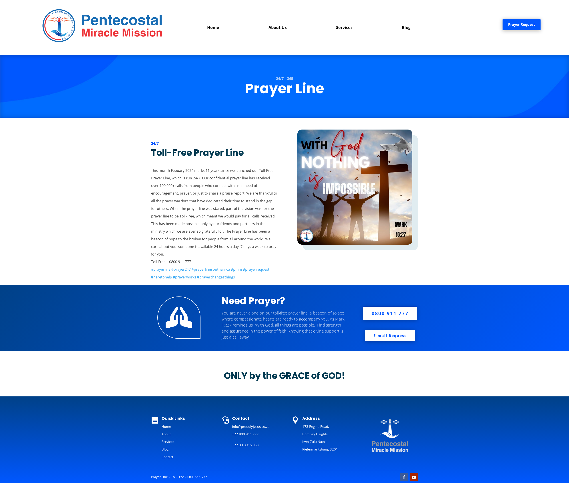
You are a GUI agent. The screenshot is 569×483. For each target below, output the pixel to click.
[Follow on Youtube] (414, 477)
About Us (277, 27)
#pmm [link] (236, 269)
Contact (167, 457)
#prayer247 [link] (181, 269)
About (166, 434)
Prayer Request (521, 24)
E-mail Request (390, 335)
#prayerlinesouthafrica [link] (211, 269)
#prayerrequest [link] (256, 269)
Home (213, 27)
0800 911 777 (390, 313)
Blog (406, 27)
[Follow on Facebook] (404, 477)
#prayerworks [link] (184, 277)
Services (344, 27)
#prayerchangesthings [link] (216, 277)
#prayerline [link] (160, 269)
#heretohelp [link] (161, 277)
